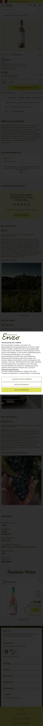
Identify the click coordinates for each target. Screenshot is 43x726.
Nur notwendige (21, 384)
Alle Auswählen (21, 390)
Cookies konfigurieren (22, 379)
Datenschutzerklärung (9, 369)
